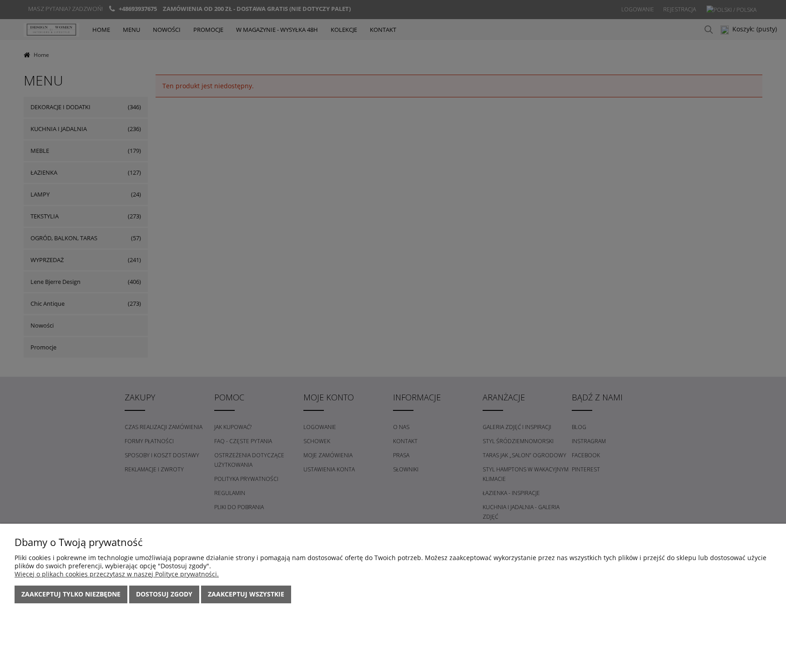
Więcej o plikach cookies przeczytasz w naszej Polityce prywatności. (117, 574)
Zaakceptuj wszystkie (246, 594)
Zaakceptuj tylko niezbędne (71, 594)
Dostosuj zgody (164, 594)
